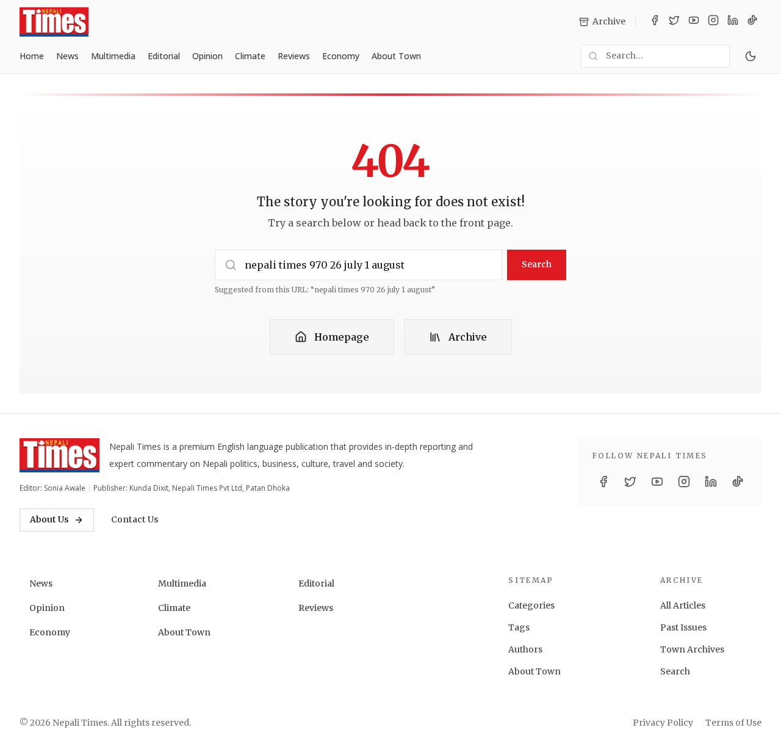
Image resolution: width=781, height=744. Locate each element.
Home (32, 56)
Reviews (294, 56)
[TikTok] (752, 22)
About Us (49, 519)
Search (537, 264)
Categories (531, 605)
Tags (519, 627)
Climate (250, 56)
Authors (525, 649)
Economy (340, 56)
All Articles (682, 605)
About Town (396, 56)
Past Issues (683, 627)
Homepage (341, 337)
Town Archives (692, 649)
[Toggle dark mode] (750, 56)
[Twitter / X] (674, 22)
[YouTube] (694, 22)
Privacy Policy (663, 722)
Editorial (164, 56)
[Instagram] (713, 22)
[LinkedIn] (733, 22)
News (67, 56)
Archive (467, 337)
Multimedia (113, 56)
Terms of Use (733, 722)
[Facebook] (655, 22)
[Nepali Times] (59, 455)
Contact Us (135, 519)
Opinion (207, 56)
